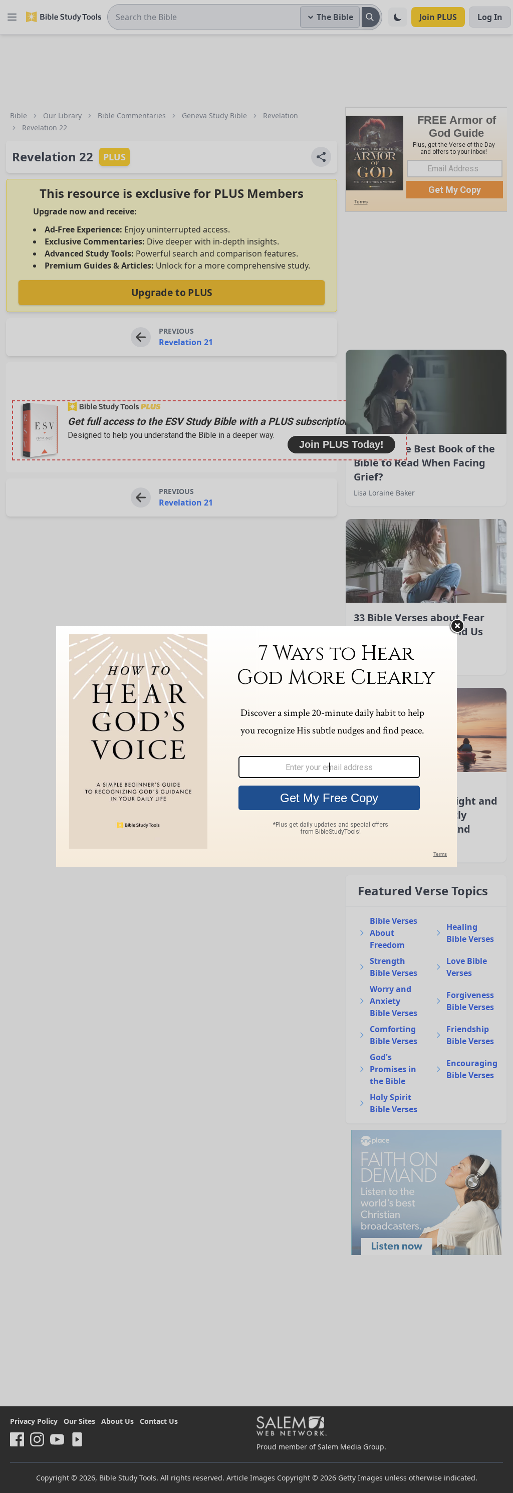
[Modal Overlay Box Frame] (256, 746)
